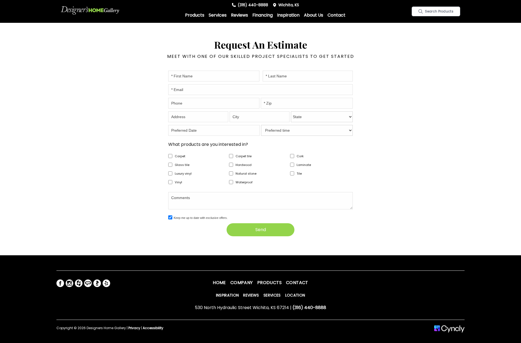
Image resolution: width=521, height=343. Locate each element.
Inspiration (288, 15)
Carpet (180, 156)
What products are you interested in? (208, 144)
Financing (262, 15)
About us (313, 15)
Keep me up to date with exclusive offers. (201, 217)
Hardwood (244, 165)
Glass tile (182, 165)
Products (194, 15)
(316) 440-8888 (253, 5)
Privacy (134, 328)
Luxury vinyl (183, 173)
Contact (336, 15)
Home (219, 282)
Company (241, 282)
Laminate (304, 165)
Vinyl (178, 182)
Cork (300, 156)
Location (295, 295)
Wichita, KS (288, 5)
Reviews (239, 15)
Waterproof (244, 182)
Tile (299, 173)
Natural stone (246, 173)
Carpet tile (244, 156)
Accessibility (153, 328)
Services (218, 15)
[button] (195, 15)
